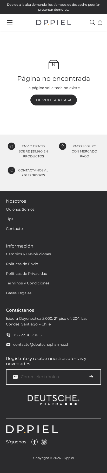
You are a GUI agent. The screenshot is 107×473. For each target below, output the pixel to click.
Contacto (14, 228)
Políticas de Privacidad (26, 273)
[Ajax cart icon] (100, 22)
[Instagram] (44, 442)
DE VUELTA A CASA (53, 100)
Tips (9, 219)
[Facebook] (34, 442)
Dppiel (69, 458)
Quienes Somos (20, 209)
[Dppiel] (53, 22)
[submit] (91, 377)
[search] (92, 22)
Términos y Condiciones (27, 283)
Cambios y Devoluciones (28, 254)
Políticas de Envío (22, 264)
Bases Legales (18, 293)
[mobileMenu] (9, 22)
